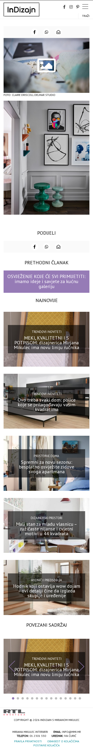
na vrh (84, 711)
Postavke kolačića (46, 745)
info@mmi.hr (71, 732)
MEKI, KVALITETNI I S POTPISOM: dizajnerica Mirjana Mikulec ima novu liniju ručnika (46, 342)
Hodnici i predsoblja (46, 580)
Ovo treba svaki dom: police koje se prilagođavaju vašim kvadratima (47, 404)
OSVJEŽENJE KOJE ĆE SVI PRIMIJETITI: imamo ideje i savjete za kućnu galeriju (46, 281)
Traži (85, 16)
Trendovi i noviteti (47, 332)
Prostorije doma (46, 456)
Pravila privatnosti (28, 741)
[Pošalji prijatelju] (58, 32)
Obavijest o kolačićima (63, 741)
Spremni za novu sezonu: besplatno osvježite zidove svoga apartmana (46, 466)
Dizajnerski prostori (46, 518)
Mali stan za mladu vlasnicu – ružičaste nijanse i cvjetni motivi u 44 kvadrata (46, 529)
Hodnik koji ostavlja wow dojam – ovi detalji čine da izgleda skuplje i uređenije (46, 591)
